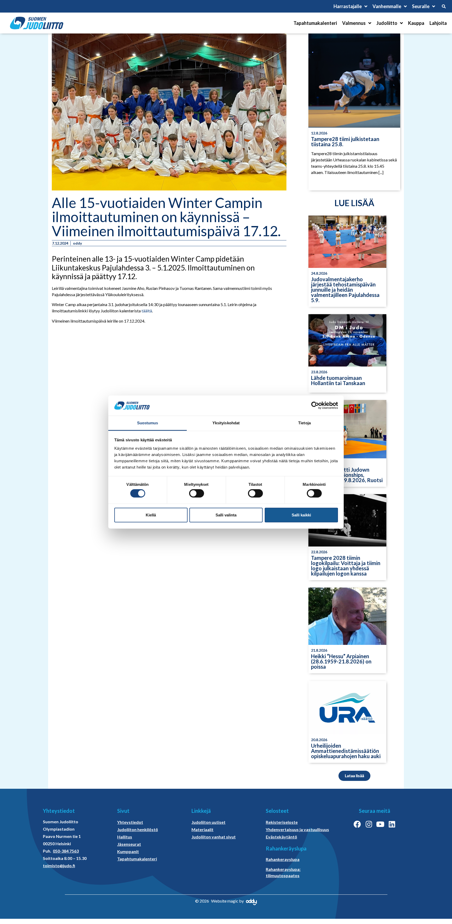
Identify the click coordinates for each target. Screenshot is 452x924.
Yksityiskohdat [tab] (226, 423)
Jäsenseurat (129, 844)
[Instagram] (369, 824)
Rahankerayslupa (283, 859)
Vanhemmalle (386, 6)
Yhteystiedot (130, 822)
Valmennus (354, 23)
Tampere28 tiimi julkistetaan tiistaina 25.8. (345, 141)
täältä (147, 310)
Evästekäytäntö (281, 836)
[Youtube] (380, 824)
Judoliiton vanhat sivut (213, 836)
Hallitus (124, 836)
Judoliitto (386, 23)
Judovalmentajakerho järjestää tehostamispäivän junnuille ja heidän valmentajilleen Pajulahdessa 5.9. (345, 289)
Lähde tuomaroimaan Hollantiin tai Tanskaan (338, 380)
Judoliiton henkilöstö (137, 829)
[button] (354, 776)
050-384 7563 (66, 850)
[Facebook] (357, 824)
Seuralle (421, 6)
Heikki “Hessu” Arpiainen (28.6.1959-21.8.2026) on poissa (341, 661)
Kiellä (151, 514)
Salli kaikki (301, 514)
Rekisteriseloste (282, 822)
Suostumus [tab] (147, 423)
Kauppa (416, 23)
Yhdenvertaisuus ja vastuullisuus (297, 829)
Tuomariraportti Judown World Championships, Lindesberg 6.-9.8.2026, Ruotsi (347, 474)
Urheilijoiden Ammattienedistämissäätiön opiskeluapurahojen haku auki (346, 750)
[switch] (196, 493)
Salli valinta (226, 514)
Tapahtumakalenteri (315, 23)
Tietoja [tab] (304, 423)
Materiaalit (202, 829)
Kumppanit (128, 851)
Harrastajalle (348, 6)
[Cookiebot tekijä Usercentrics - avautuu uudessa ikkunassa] (315, 405)
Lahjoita (438, 23)
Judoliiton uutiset (208, 822)
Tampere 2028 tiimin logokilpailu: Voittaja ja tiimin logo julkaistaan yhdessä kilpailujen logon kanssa (345, 566)
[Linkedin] (392, 824)
